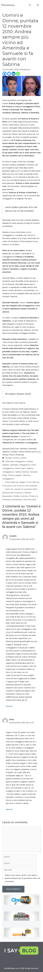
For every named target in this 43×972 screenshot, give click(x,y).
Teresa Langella (14, 475)
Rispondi (9, 706)
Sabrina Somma (22, 472)
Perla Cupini (20, 468)
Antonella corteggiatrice (20, 465)
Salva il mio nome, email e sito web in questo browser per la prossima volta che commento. (22, 878)
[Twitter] (9, 74)
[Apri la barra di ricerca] (30, 5)
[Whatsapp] (18, 74)
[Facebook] (5, 74)
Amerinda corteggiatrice (15, 461)
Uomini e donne (19, 458)
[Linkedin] (13, 74)
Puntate (8, 458)
